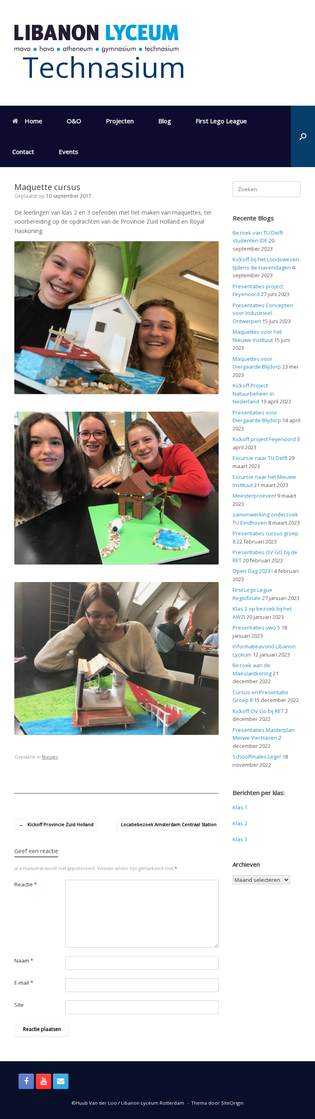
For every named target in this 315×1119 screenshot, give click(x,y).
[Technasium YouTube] (43, 1081)
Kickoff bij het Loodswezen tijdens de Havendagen (266, 263)
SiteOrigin (232, 1103)
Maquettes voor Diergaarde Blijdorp (257, 363)
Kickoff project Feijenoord (264, 439)
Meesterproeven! (254, 495)
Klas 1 (240, 807)
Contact (23, 151)
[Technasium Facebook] (26, 1081)
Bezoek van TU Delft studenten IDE (258, 237)
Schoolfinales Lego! (257, 756)
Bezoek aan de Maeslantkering (252, 669)
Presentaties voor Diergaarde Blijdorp (257, 416)
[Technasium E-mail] (60, 1081)
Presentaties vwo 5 (256, 627)
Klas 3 (240, 839)
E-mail (23, 982)
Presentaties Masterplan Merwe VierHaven (263, 734)
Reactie (25, 884)
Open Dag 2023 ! (253, 571)
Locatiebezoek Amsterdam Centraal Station (173, 824)
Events (68, 151)
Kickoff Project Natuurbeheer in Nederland (253, 393)
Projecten (120, 121)
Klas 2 (240, 823)
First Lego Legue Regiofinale (252, 594)
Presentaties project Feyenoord (258, 290)
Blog (164, 121)
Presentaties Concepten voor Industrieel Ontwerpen (263, 313)
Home (33, 121)
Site (19, 1004)
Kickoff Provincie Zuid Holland (56, 824)
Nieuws (50, 757)
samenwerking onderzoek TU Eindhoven (265, 518)
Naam (23, 960)
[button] (303, 136)
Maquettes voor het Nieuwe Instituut (257, 336)
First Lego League (221, 121)
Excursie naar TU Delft (260, 458)
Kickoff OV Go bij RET (258, 711)
